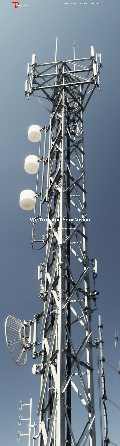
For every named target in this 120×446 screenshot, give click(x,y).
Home (66, 3)
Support (104, 3)
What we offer (84, 3)
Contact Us (95, 3)
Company (73, 3)
